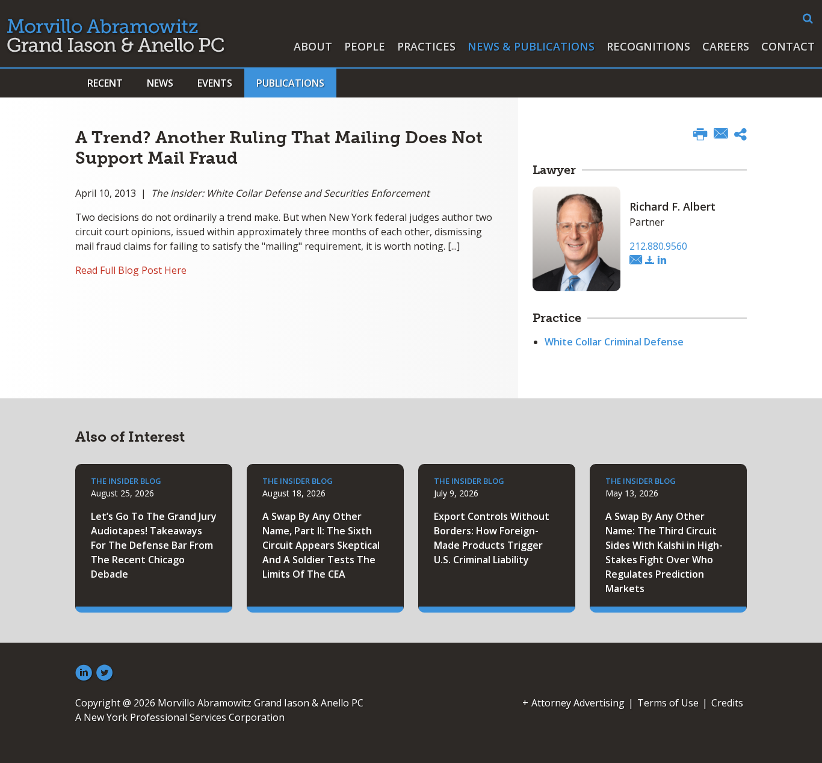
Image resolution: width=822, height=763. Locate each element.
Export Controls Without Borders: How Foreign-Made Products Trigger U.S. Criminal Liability (491, 538)
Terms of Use (668, 702)
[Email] (721, 135)
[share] (740, 136)
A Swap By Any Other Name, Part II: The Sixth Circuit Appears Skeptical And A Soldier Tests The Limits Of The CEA (321, 545)
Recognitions (648, 46)
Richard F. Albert (672, 206)
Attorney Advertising (578, 702)
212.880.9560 (658, 246)
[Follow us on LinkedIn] (83, 673)
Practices (426, 46)
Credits (727, 702)
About (313, 46)
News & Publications (531, 46)
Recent (105, 83)
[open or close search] (808, 18)
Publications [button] (290, 83)
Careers (725, 46)
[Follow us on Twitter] (104, 673)
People (364, 46)
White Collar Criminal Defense (614, 341)
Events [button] (214, 83)
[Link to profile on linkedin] (662, 260)
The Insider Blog (126, 480)
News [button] (160, 83)
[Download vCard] (650, 260)
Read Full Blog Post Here (131, 270)
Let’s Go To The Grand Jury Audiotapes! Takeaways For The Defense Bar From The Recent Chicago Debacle (154, 545)
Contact (788, 46)
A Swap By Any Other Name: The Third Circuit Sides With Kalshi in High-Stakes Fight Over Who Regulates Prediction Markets (664, 552)
